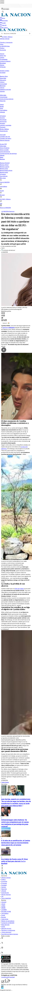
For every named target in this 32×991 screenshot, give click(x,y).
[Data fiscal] (2, 988)
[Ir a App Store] (6, 962)
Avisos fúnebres (4, 148)
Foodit (4, 23)
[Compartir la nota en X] (4, 320)
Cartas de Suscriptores (6, 99)
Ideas (1, 157)
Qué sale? (3, 135)
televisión (8, 327)
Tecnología (3, 120)
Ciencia (2, 87)
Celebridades (5, 782)
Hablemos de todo (5, 89)
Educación (3, 80)
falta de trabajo (19, 588)
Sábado (2, 155)
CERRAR (2, 1)
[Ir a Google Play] (6, 958)
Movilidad (3, 63)
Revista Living (4, 168)
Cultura (2, 82)
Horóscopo (3, 121)
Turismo (2, 118)
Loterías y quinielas (5, 125)
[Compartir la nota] (2, 316)
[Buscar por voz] (29, 33)
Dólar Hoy (3, 55)
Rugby (2, 106)
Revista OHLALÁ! (5, 163)
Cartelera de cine (5, 136)
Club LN (4, 25)
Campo (2, 57)
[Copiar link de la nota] (2, 318)
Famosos (11, 211)
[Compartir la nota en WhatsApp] (4, 316)
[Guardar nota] (2, 313)
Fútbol (2, 104)
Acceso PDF (3, 144)
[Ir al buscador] (2, 11)
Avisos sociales (4, 150)
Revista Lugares (4, 167)
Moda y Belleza (4, 129)
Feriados (2, 123)
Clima (1, 44)
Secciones (5, 20)
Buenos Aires (4, 76)
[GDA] (5, 983)
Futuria (2, 54)
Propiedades (3, 59)
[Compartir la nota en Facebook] (2, 320)
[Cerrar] (26, 30)
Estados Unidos (4, 71)
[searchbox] (15, 33)
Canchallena (3, 110)
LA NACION (4, 211)
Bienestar (3, 86)
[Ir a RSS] (2, 953)
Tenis (1, 108)
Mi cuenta (5, 27)
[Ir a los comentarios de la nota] (4, 313)
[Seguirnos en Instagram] (2, 948)
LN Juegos (3, 116)
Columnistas (3, 97)
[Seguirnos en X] (2, 943)
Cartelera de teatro (5, 138)
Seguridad (3, 78)
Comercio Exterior (5, 61)
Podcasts (2, 127)
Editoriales (3, 95)
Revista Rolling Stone (6, 170)
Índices (2, 65)
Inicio (3, 18)
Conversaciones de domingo (8, 153)
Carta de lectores (5, 152)
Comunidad (3, 84)
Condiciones (4, 977)
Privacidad (11, 977)
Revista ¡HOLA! (4, 165)
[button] (16, 119)
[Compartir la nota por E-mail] (6, 320)
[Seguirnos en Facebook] (2, 938)
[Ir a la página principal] (16, 16)
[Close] (2, 866)
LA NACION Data (5, 46)
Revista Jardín (4, 172)
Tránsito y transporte (6, 42)
